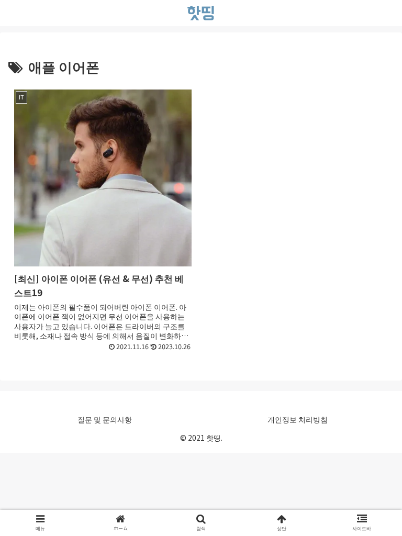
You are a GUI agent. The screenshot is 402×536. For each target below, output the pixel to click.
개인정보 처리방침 (297, 419)
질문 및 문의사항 (104, 419)
